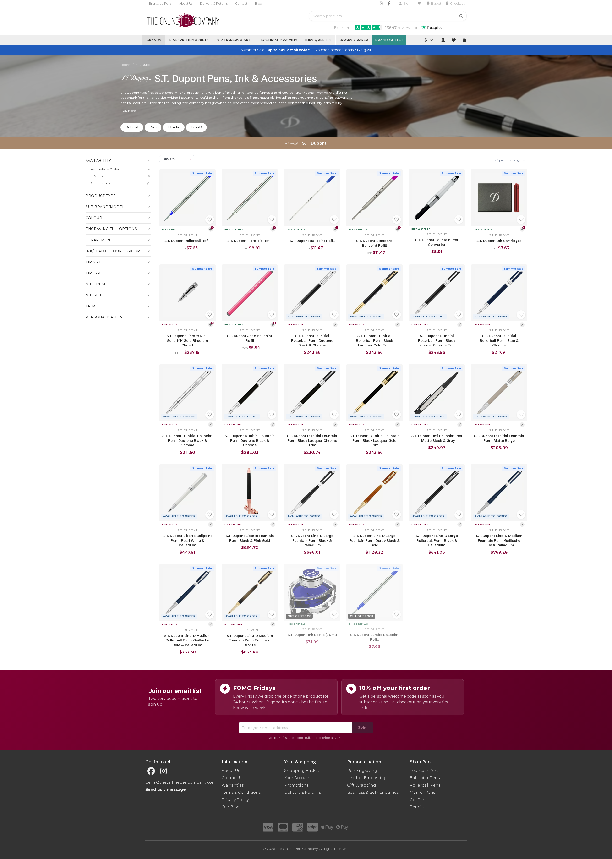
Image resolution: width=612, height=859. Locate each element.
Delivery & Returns (214, 3)
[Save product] (209, 219)
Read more (128, 110)
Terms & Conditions (241, 792)
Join (362, 727)
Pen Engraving (362, 770)
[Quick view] (164, 174)
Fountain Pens (424, 770)
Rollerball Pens (425, 785)
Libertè (174, 127)
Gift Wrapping (361, 785)
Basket (436, 3)
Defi (153, 127)
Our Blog (231, 807)
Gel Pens (418, 800)
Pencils (417, 807)
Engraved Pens (160, 3)
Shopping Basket (301, 770)
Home (125, 64)
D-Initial (131, 127)
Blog (258, 3)
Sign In (409, 3)
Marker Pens (422, 792)
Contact (241, 3)
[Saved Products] (419, 3)
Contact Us (233, 778)
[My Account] (442, 40)
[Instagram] (381, 3)
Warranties (233, 785)
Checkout (457, 3)
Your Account (297, 778)
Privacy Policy (235, 800)
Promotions (296, 785)
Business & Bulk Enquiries (373, 792)
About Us (185, 3)
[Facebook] (389, 3)
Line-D (196, 127)
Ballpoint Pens (425, 778)
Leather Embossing (367, 778)
